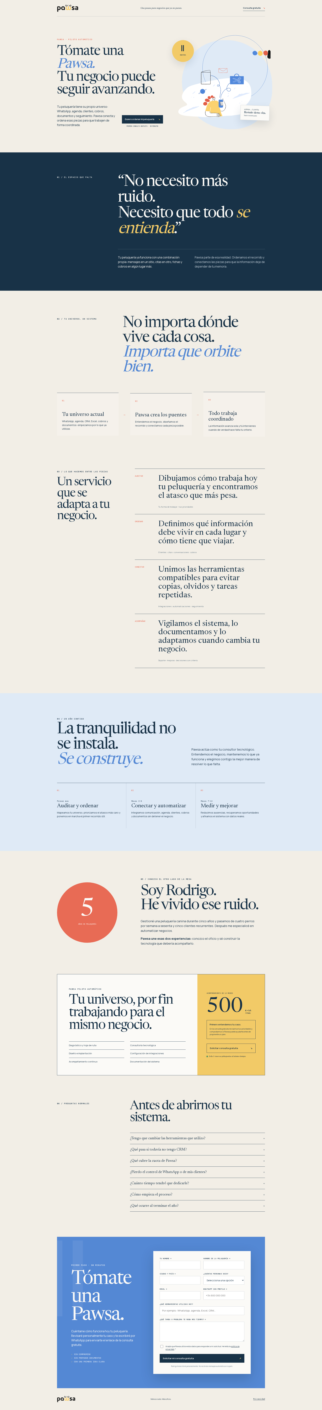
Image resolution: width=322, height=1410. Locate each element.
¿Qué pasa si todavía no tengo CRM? (197, 1150)
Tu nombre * (165, 1258)
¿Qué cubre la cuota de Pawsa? (197, 1161)
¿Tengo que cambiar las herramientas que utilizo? (197, 1138)
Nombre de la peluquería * (216, 1258)
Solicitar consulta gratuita (231, 1048)
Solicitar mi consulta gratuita (202, 1358)
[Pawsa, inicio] (98, 8)
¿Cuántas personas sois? (215, 1274)
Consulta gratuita (254, 8)
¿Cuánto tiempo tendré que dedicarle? (197, 1183)
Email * (163, 1289)
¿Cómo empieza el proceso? (197, 1195)
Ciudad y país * (168, 1274)
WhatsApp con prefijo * (215, 1289)
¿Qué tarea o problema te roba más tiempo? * (183, 1319)
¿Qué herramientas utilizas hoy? (176, 1304)
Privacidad (259, 1399)
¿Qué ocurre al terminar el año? (197, 1206)
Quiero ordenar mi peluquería (142, 119)
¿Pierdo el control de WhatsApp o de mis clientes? (197, 1172)
